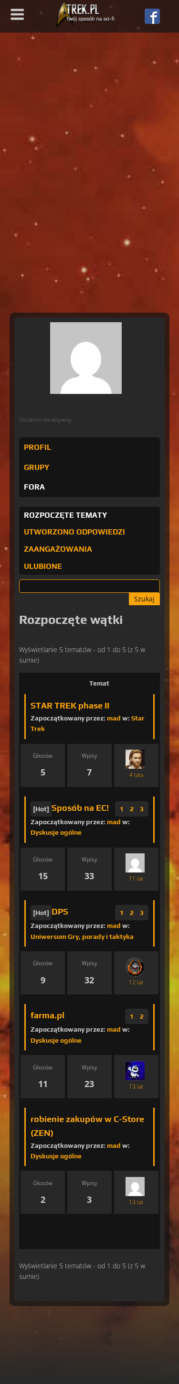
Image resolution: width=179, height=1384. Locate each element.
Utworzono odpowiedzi (74, 531)
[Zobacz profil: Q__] (135, 759)
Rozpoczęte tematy (65, 515)
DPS (60, 911)
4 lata (136, 775)
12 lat (136, 982)
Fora (34, 486)
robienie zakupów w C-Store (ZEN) (87, 1126)
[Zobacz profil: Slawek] (135, 1070)
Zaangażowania (58, 549)
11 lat (136, 878)
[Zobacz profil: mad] (135, 1186)
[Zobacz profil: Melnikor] (135, 967)
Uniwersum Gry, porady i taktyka (82, 936)
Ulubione (43, 566)
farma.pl (47, 1015)
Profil (37, 447)
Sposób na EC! (80, 808)
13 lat (136, 1086)
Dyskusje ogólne (56, 832)
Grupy (36, 467)
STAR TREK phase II (70, 705)
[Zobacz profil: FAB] (135, 863)
